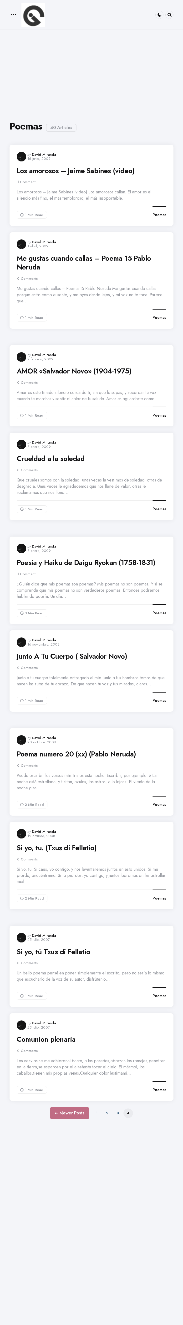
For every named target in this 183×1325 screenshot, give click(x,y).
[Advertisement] (91, 73)
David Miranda (44, 154)
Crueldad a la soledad (51, 458)
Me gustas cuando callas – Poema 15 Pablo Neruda (84, 263)
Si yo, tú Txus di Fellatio (53, 951)
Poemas (159, 214)
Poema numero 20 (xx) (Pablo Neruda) (76, 754)
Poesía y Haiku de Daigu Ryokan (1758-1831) (86, 562)
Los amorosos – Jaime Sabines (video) (75, 170)
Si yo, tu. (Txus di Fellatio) (57, 847)
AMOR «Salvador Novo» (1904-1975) (74, 371)
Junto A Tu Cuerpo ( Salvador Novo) (72, 656)
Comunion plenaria (46, 1039)
